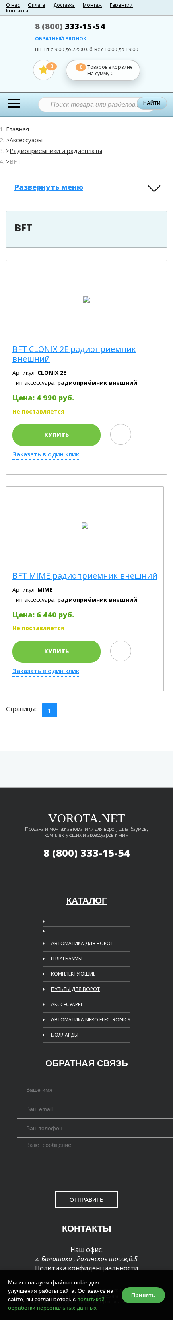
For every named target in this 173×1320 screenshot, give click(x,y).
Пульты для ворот (75, 989)
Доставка (64, 5)
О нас (13, 5)
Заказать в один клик (45, 454)
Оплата (36, 5)
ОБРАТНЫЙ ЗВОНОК (60, 39)
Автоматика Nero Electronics (90, 1019)
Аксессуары (26, 140)
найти (152, 103)
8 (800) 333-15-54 (86, 853)
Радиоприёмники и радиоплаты (56, 151)
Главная (17, 129)
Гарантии (121, 5)
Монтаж (92, 5)
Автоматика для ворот (82, 943)
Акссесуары (66, 1004)
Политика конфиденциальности (86, 1268)
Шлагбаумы (66, 958)
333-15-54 (70, 26)
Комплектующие (73, 973)
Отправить (86, 1200)
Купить (56, 434)
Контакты (17, 10)
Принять (143, 1295)
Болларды (64, 1034)
